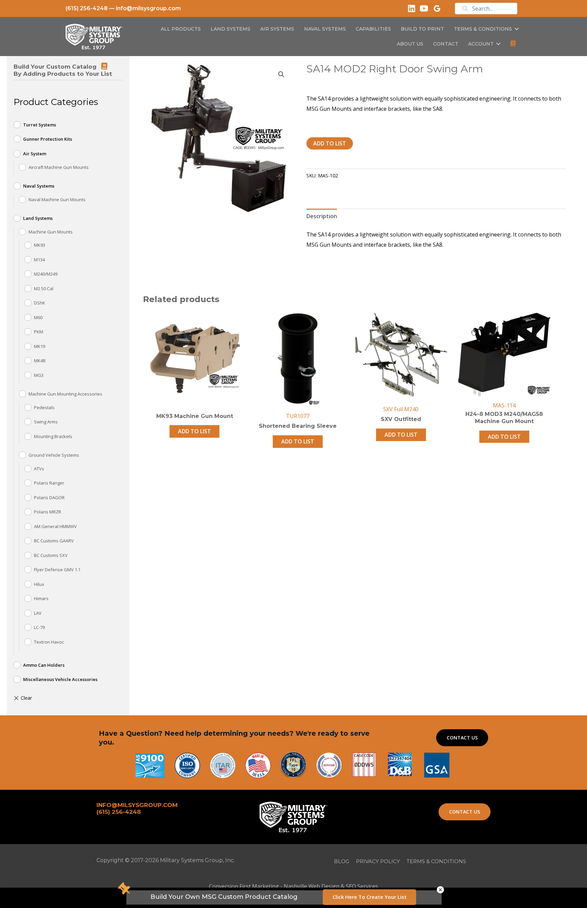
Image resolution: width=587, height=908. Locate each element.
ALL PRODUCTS (181, 29)
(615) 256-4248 (87, 8)
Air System (34, 154)
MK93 (39, 245)
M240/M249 (45, 274)
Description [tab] (321, 216)
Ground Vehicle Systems (54, 455)
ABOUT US (410, 44)
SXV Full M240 (401, 409)
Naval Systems (38, 186)
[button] (516, 29)
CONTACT (445, 44)
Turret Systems (39, 125)
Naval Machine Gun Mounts (57, 199)
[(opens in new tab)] (436, 764)
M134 (39, 260)
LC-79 (39, 627)
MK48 (39, 360)
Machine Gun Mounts (51, 232)
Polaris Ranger (49, 483)
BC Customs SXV (51, 555)
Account (481, 44)
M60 (38, 317)
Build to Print (422, 29)
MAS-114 (504, 405)
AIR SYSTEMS (277, 29)
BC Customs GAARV (54, 541)
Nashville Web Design (311, 886)
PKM (38, 332)
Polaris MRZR (47, 512)
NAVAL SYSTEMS (325, 29)
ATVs (39, 469)
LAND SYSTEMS (230, 29)
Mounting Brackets (53, 436)
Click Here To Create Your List (370, 896)
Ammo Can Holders (44, 665)
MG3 (38, 375)
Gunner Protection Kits (47, 139)
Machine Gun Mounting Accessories (65, 394)
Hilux (39, 584)
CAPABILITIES (373, 29)
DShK (39, 303)
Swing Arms (46, 422)
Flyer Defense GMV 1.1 (57, 569)
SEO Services (362, 886)
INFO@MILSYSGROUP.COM (137, 805)
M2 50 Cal (43, 288)
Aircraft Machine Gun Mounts (59, 167)
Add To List (329, 143)
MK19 (39, 346)
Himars (41, 598)
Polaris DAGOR (49, 497)
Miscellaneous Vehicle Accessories (60, 679)
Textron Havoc (49, 642)
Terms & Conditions (483, 29)
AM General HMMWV (55, 526)
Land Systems (38, 218)
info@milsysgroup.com (148, 8)
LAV (37, 613)
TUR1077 (297, 416)
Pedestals (44, 407)
